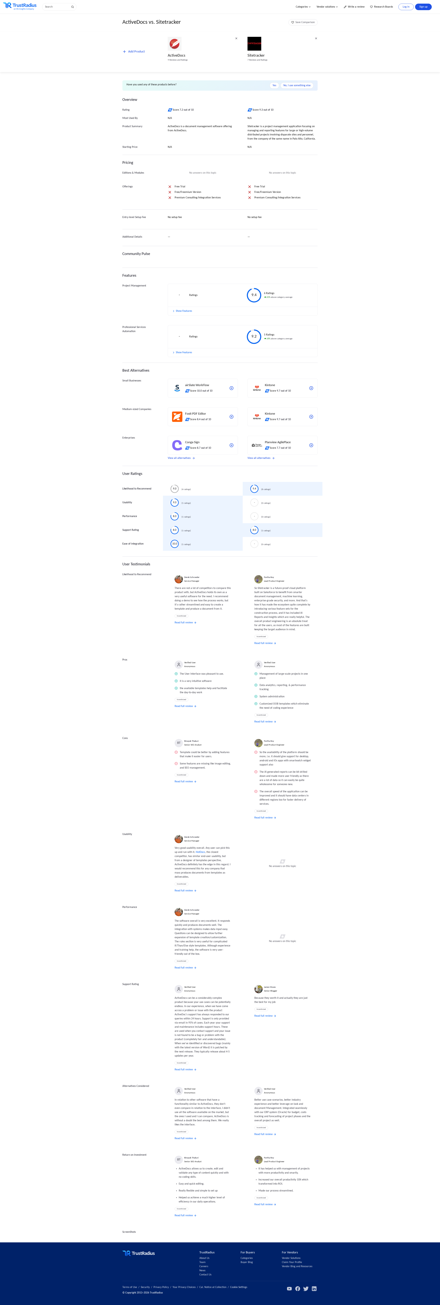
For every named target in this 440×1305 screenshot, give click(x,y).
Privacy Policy (161, 1287)
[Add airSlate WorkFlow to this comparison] (231, 388)
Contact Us (205, 1274)
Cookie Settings (238, 1287)
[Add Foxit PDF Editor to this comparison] (231, 417)
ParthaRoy (269, 577)
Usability (127, 502)
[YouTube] (289, 1288)
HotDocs (200, 852)
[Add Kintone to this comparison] (311, 388)
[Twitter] (306, 1288)
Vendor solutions (326, 7)
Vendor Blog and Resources (297, 1266)
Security (145, 1287)
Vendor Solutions (291, 1258)
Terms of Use (129, 1287)
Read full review (184, 622)
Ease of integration (133, 543)
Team (202, 1262)
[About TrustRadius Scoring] (170, 109)
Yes (274, 85)
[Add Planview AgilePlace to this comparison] (311, 445)
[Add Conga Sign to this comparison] (231, 445)
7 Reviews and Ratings (257, 60)
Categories (302, 7)
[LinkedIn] (314, 1288)
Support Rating (130, 530)
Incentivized (181, 616)
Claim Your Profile (292, 1262)
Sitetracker (256, 56)
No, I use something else (297, 85)
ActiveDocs (176, 56)
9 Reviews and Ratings (178, 60)
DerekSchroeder (192, 577)
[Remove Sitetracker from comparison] (316, 38)
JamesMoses (270, 987)
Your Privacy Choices (184, 1287)
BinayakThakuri (191, 741)
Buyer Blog (247, 1262)
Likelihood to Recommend (136, 488)
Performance (129, 516)
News (202, 1270)
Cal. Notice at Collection (212, 1287)
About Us (204, 1258)
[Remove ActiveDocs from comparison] (236, 38)
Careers (203, 1266)
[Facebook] (297, 1288)
